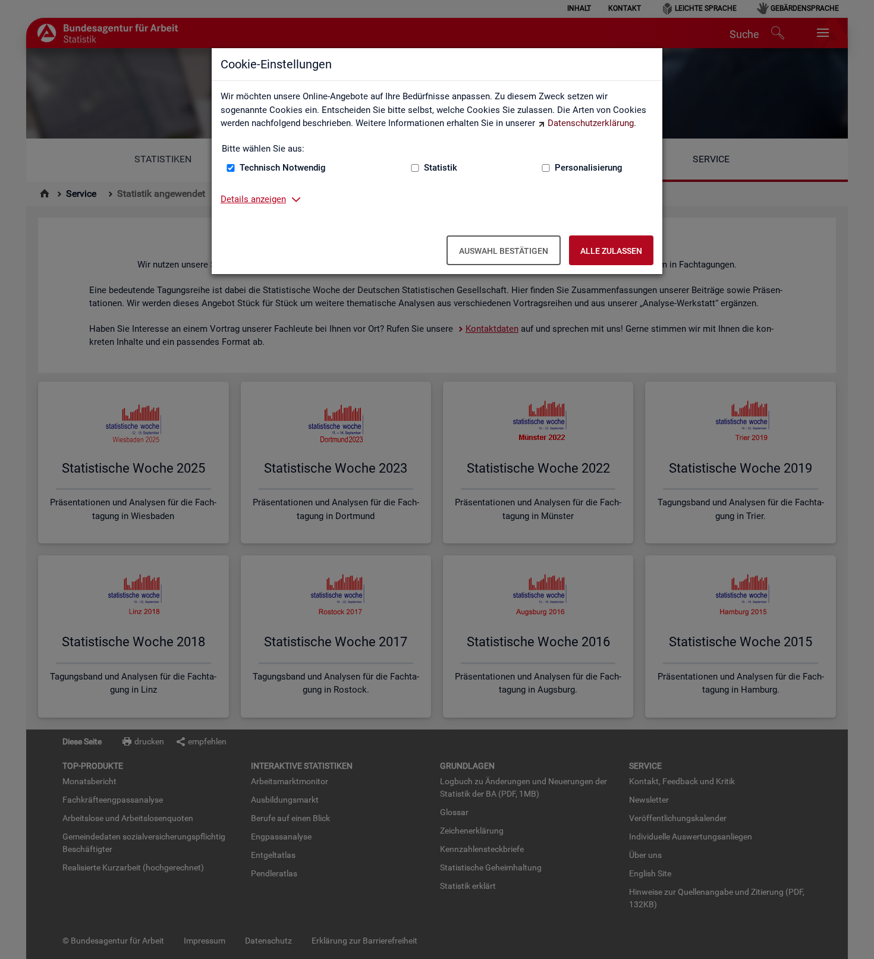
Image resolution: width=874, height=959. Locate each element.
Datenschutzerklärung (591, 123)
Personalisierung (589, 167)
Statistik (440, 167)
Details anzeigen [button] (253, 199)
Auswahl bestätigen (503, 251)
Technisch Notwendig (283, 167)
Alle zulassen (611, 251)
